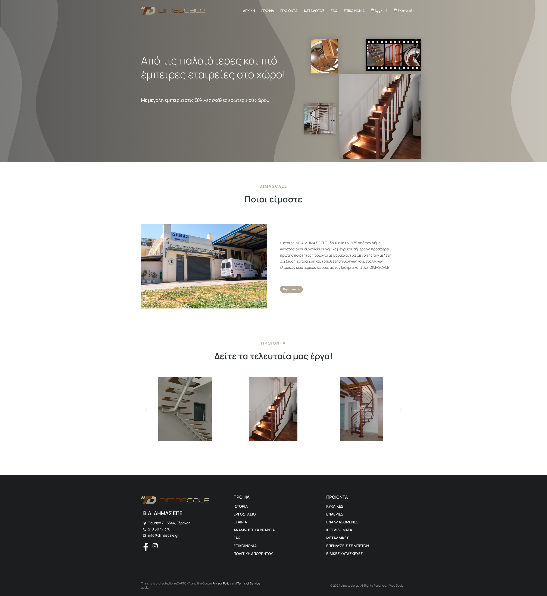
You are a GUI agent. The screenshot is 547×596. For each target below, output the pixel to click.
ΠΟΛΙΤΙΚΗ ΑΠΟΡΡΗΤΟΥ (253, 553)
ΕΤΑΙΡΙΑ (240, 522)
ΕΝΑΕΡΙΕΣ (334, 514)
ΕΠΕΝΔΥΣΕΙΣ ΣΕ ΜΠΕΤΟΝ (347, 545)
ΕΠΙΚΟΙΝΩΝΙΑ (245, 545)
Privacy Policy (222, 583)
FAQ (237, 537)
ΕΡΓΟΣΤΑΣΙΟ (245, 514)
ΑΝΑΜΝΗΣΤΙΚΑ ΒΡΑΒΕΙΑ (254, 529)
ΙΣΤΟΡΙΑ (241, 506)
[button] (146, 410)
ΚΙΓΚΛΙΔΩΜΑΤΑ (339, 529)
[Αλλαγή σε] (379, 10)
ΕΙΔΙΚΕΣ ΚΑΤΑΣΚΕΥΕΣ (344, 553)
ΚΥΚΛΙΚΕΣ (334, 506)
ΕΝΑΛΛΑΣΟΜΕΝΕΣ (342, 522)
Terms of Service (248, 583)
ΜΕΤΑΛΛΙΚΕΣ (337, 537)
